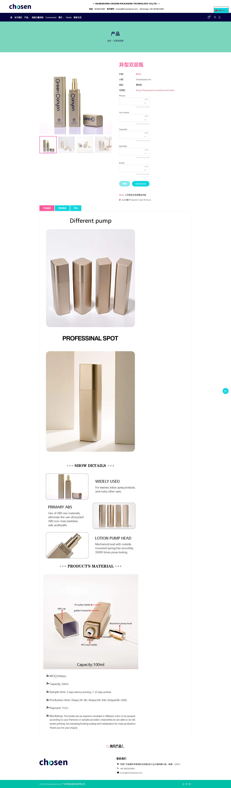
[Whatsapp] (184, 784)
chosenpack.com (143, 79)
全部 (109, 41)
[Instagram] (190, 784)
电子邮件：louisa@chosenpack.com (122, 9)
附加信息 (62, 208)
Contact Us (141, 184)
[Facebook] (187, 784)
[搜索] (215, 17)
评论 (76, 208)
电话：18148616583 (97, 9)
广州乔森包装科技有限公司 (73, 784)
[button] (221, 10)
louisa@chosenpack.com (131, 773)
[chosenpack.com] (20, 6)
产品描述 (47, 208)
